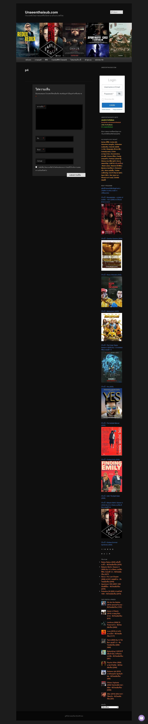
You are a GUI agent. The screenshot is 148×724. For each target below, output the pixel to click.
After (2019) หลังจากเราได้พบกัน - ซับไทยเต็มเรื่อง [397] (115, 696)
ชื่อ (40, 138)
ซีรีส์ (46, 60)
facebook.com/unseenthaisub (111, 122)
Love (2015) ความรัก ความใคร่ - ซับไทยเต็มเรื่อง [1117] (114, 633)
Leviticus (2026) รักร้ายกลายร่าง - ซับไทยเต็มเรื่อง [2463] (114, 624)
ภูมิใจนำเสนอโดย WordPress (74, 716)
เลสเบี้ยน (119, 163)
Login (112, 105)
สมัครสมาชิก (99, 60)
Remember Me (109, 99)
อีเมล (40, 149)
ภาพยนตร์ (38, 60)
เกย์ (116, 163)
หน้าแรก (28, 60)
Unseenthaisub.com (41, 12)
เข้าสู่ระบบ (88, 60)
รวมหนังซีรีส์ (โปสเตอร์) (59, 60)
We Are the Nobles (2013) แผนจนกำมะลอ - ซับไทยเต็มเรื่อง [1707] (115, 604)
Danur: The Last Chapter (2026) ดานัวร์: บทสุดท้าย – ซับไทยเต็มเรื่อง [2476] (111, 579)
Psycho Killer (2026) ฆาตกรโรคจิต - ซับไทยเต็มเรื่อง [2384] (114, 664)
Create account (106, 109)
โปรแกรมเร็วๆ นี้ (75, 60)
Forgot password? (117, 109)
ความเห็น (41, 106)
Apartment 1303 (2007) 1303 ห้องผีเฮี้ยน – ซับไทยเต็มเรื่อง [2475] (111, 586)
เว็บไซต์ (39, 161)
